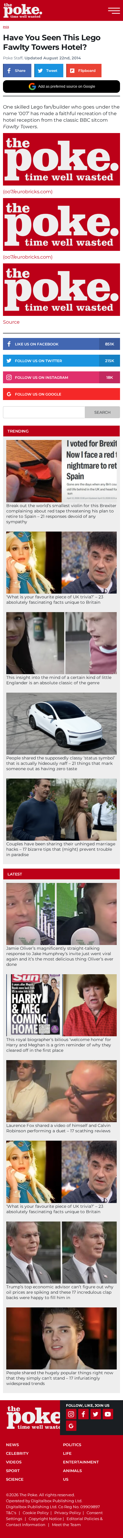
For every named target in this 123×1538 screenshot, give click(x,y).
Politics (72, 1444)
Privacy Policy (67, 1512)
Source (11, 322)
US (65, 1479)
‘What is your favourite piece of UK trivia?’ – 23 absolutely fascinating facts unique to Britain (54, 599)
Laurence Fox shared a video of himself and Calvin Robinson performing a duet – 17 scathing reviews (58, 1128)
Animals (72, 1470)
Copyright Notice (45, 1518)
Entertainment (81, 1462)
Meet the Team (66, 1524)
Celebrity (17, 1453)
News (12, 1444)
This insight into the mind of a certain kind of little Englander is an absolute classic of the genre (58, 680)
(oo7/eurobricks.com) (28, 191)
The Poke (37, 10)
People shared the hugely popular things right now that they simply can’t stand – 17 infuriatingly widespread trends (59, 1378)
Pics (6, 26)
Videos (13, 1462)
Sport (13, 1470)
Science (15, 1479)
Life (67, 1453)
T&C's (11, 1512)
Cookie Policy (36, 1512)
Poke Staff (12, 57)
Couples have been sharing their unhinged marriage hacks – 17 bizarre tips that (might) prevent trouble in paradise (60, 849)
